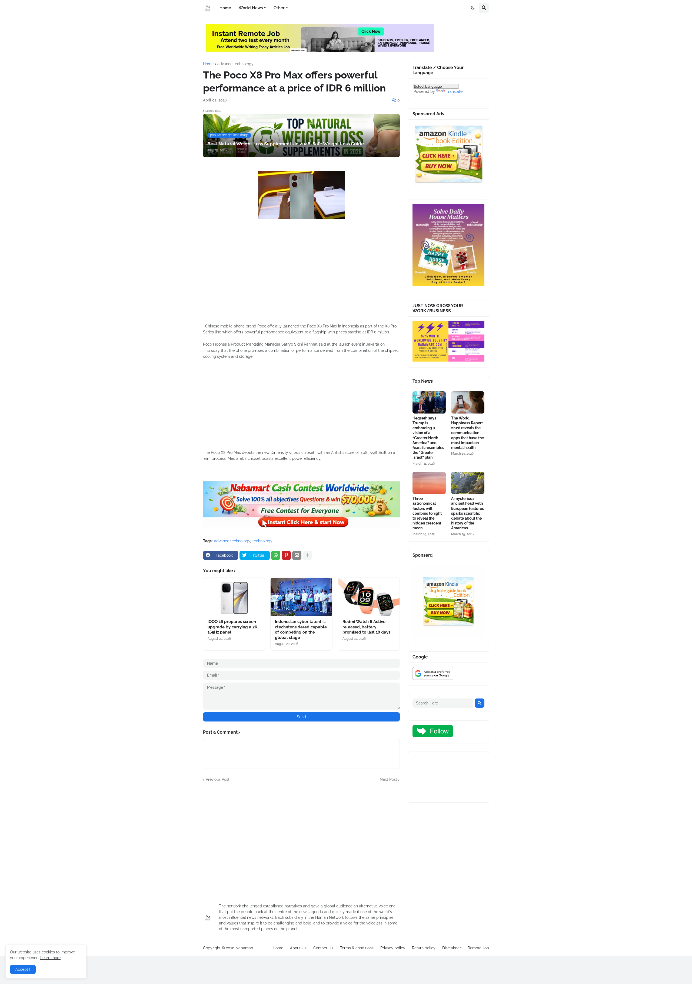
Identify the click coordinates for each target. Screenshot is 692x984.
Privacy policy (392, 948)
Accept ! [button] (22, 969)
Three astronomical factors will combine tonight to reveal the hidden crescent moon (427, 513)
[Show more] (307, 555)
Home (208, 64)
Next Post (388, 779)
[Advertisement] (301, 281)
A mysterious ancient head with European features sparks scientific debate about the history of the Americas (467, 513)
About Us (298, 948)
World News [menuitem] (251, 7)
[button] (473, 8)
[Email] (296, 555)
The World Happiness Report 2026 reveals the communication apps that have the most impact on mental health (467, 433)
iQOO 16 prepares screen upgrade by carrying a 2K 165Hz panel (232, 627)
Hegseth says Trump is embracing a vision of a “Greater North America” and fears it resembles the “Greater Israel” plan (428, 438)
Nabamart (244, 948)
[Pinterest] (286, 555)
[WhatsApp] (275, 555)
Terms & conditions (357, 948)
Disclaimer (451, 948)
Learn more (50, 958)
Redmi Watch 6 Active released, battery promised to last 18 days (366, 627)
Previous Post (217, 779)
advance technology (235, 64)
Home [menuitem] (225, 7)
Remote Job (478, 948)
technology (262, 541)
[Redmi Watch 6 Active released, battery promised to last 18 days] (369, 597)
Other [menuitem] (279, 7)
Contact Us (323, 948)
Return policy (423, 948)
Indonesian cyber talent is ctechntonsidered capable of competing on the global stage (301, 629)
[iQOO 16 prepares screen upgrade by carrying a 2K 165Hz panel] (234, 597)
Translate (454, 91)
